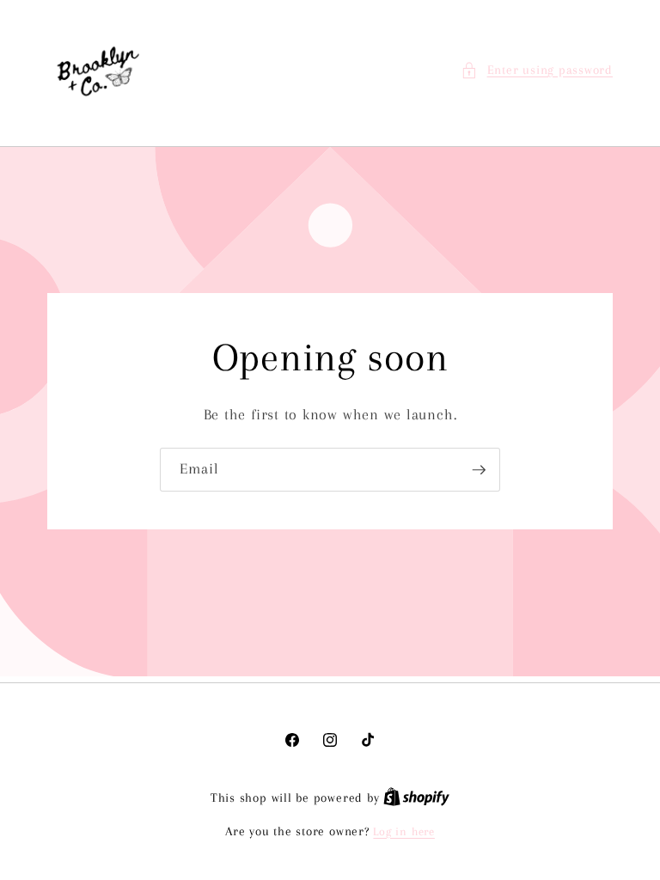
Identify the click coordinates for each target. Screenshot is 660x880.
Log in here (403, 831)
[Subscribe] (478, 470)
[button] (537, 70)
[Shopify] (416, 797)
